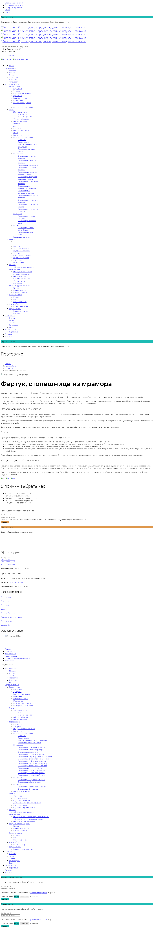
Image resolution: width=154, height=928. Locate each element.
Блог (11, 327)
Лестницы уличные (21, 248)
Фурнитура (17, 246)
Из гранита (17, 214)
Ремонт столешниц (21, 135)
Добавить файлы (7, 896)
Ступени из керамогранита (19, 261)
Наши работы (10, 329)
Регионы (8, 334)
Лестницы (13, 239)
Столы (11, 109)
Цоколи (16, 288)
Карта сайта (9, 660)
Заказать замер (7, 61)
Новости (12, 318)
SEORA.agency (21, 664)
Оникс (11, 75)
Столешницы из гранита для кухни (31, 780)
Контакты (8, 336)
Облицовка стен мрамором (19, 282)
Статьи (7, 10)
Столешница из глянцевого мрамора (26, 191)
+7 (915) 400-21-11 (16, 582)
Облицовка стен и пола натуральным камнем (22, 272)
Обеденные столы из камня (24, 729)
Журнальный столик (21, 112)
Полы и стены (14, 269)
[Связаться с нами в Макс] (6, 59)
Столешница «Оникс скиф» (28, 789)
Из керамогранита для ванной (29, 742)
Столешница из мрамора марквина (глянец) (27, 173)
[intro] (13, 478)
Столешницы (14, 123)
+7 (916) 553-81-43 (8, 562)
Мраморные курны (20, 306)
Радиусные (17, 89)
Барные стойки (15, 309)
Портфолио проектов (13, 7)
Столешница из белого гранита (30, 782)
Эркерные (17, 91)
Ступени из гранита (21, 258)
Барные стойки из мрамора (24, 849)
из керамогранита (25, 116)
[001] (3, 478)
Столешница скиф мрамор (28, 165)
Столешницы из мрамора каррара (31, 773)
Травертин (13, 77)
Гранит (12, 72)
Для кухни (17, 128)
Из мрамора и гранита (22, 103)
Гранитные (17, 96)
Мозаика (16, 297)
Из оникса (17, 225)
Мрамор (12, 70)
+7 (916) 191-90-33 (8, 564)
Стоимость (22, 140)
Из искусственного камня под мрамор (32, 740)
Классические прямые (22, 93)
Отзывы (12, 322)
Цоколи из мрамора (21, 290)
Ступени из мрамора (21, 251)
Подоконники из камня (14, 5)
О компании (10, 315)
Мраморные (18, 100)
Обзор (16, 896)
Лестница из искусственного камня (22, 254)
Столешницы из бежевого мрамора (32, 761)
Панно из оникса (20, 302)
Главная (8, 364)
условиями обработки (38, 892)
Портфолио (13, 332)
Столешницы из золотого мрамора (31, 770)
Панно (15, 299)
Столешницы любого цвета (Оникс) (26, 229)
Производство (23, 142)
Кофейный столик (20, 121)
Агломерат (13, 82)
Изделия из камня (12, 84)
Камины (12, 265)
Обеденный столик (20, 119)
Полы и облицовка (8, 613)
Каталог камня (10, 68)
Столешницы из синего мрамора (31, 754)
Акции (11, 320)
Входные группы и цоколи (19, 285)
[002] (8, 478)
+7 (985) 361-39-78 (8, 55)
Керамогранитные (20, 98)
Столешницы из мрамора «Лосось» (31, 775)
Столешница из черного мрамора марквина (27, 178)
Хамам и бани (14, 304)
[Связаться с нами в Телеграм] (20, 59)
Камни (7, 12)
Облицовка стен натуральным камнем (21, 277)
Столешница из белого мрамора (30, 749)
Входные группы (20, 292)
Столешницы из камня (14, 3)
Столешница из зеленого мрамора (31, 768)
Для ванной (18, 126)
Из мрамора (18, 153)
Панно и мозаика (15, 295)
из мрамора (22, 114)
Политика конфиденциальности (17, 658)
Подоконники (14, 86)
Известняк (13, 79)
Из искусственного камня (23, 107)
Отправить (5, 522)
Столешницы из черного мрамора (31, 747)
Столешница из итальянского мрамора (27, 187)
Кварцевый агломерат (22, 237)
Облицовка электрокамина (23, 267)
